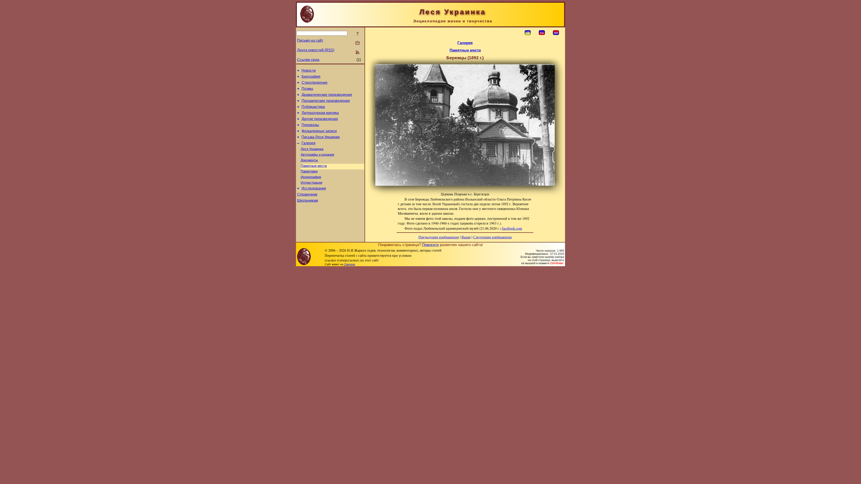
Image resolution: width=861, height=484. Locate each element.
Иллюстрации (311, 182)
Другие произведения (320, 119)
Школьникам (307, 200)
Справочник (307, 194)
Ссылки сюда (308, 60)
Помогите (430, 244)
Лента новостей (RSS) (315, 50)
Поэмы (307, 89)
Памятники (309, 171)
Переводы (310, 125)
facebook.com (512, 228)
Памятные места (314, 166)
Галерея (308, 143)
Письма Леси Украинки (321, 137)
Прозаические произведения (326, 101)
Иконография (311, 177)
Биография (311, 76)
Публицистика (313, 107)
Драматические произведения (327, 95)
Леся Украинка (312, 149)
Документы (309, 160)
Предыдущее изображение (438, 237)
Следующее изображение (492, 237)
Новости (309, 70)
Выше (466, 237)
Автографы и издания (317, 154)
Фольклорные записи (319, 131)
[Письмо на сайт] (357, 43)
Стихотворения (314, 82)
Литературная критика (320, 113)
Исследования (314, 188)
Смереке (349, 264)
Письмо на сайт (310, 40)
